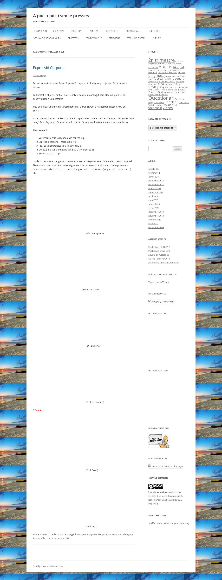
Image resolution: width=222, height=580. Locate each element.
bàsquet (178, 67)
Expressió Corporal (49, 67)
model (186, 87)
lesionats (172, 87)
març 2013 (153, 200)
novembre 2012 (156, 215)
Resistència (179, 99)
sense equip (159, 103)
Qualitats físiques (158, 94)
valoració (155, 107)
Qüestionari (161, 98)
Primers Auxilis (156, 92)
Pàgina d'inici (40, 31)
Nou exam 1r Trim (169, 90)
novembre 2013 (156, 184)
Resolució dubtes (136, 38)
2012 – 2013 (58, 31)
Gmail (152, 87)
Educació (173, 72)
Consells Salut (133, 31)
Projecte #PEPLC (94, 38)
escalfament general (171, 78)
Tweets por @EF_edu (158, 282)
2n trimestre (82, 534)
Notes (158, 90)
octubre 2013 (154, 188)
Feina (160, 84)
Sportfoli (171, 102)
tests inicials (184, 103)
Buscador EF (112, 31)
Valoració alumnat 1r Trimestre (163, 262)
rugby (150, 103)
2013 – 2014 (77, 31)
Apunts (165, 66)
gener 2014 (153, 176)
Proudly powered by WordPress (48, 566)
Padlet (181, 89)
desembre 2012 (156, 211)
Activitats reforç (166, 63)
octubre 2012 (154, 219)
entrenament (169, 76)
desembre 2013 (156, 180)
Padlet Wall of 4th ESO (159, 247)
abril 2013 (153, 196)
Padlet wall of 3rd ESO (159, 250)
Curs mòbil (154, 31)
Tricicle (36, 538)
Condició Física (154, 70)
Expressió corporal (98, 534)
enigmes (155, 75)
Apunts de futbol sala (159, 254)
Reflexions (114, 38)
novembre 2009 (156, 227)
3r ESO (61, 534)
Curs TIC (156, 38)
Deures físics (163, 72)
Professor (73, 38)
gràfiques (162, 87)
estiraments (153, 81)
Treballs (166, 104)
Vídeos (44, 538)
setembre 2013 (155, 192)
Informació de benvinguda (47, 38)
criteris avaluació (171, 70)
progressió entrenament (175, 92)
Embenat (181, 72)
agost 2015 (153, 168)
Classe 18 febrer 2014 (159, 258)
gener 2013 (153, 207)
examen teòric (167, 81)
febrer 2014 (154, 172)
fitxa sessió (168, 84)
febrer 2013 (154, 204)
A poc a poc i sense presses (61, 16)
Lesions (179, 87)
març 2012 (153, 223)
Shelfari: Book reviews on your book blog (168, 523)
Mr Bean (113, 534)
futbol (177, 84)
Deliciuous (152, 72)
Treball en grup (125, 534)
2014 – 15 (94, 31)
